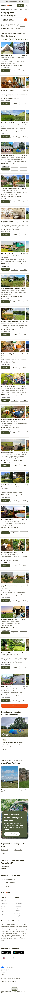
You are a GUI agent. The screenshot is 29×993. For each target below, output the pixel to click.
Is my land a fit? (18, 903)
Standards (17, 913)
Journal (3, 906)
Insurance (17, 910)
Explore (3, 9)
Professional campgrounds (18, 907)
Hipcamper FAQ (5, 914)
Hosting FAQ (17, 916)
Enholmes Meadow (17, 742)
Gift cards (3, 901)
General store (4, 903)
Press (2, 911)
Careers (3, 908)
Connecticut (15, 9)
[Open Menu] (26, 5)
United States (9, 9)
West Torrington (23, 9)
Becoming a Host (18, 901)
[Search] (25, 19)
